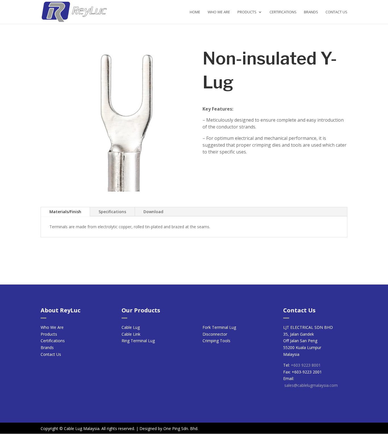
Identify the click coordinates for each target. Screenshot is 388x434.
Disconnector (215, 334)
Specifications (112, 211)
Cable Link (131, 334)
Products (246, 12)
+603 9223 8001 (306, 365)
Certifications (283, 12)
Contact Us (336, 12)
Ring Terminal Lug (138, 340)
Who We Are (219, 12)
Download (153, 211)
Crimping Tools (216, 340)
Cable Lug (131, 327)
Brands (311, 12)
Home (195, 12)
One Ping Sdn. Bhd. (180, 428)
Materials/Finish (65, 211)
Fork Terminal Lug (219, 327)
